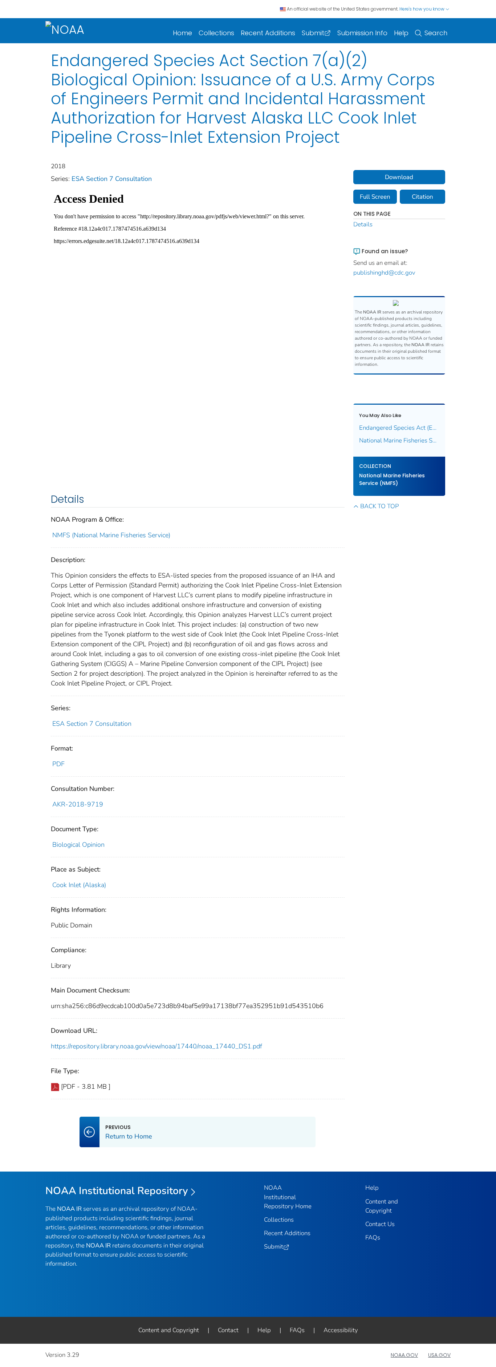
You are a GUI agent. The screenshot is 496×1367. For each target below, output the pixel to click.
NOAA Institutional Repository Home (288, 1197)
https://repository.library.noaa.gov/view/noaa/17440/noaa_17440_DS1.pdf (156, 1046)
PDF (58, 764)
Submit (313, 32)
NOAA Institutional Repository (116, 1191)
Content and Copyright (168, 1330)
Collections (216, 32)
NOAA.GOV (404, 1355)
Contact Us (380, 1224)
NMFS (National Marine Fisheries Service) (111, 535)
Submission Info (362, 32)
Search (435, 32)
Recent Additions (268, 32)
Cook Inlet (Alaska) (79, 885)
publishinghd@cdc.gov (384, 272)
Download (399, 177)
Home (182, 32)
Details (363, 224)
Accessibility (341, 1330)
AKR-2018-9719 (77, 804)
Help (401, 32)
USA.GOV (439, 1355)
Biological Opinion (78, 844)
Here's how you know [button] (422, 9)
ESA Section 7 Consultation (112, 178)
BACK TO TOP (379, 506)
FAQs (372, 1237)
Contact (228, 1330)
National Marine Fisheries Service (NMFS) (392, 479)
